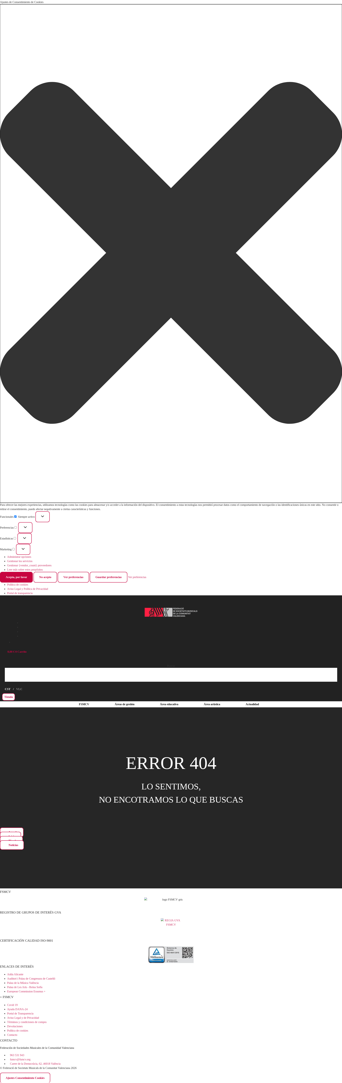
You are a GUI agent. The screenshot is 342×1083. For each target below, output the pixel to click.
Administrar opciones (19, 556)
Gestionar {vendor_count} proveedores (29, 565)
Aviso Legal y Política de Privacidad (27, 588)
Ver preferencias (73, 577)
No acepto (45, 577)
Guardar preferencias (108, 577)
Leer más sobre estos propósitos (25, 569)
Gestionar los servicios (19, 561)
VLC (19, 689)
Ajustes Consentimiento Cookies (25, 1077)
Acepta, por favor (16, 577)
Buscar (171, 665)
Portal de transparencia (20, 593)
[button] (171, 253)
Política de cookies (17, 584)
